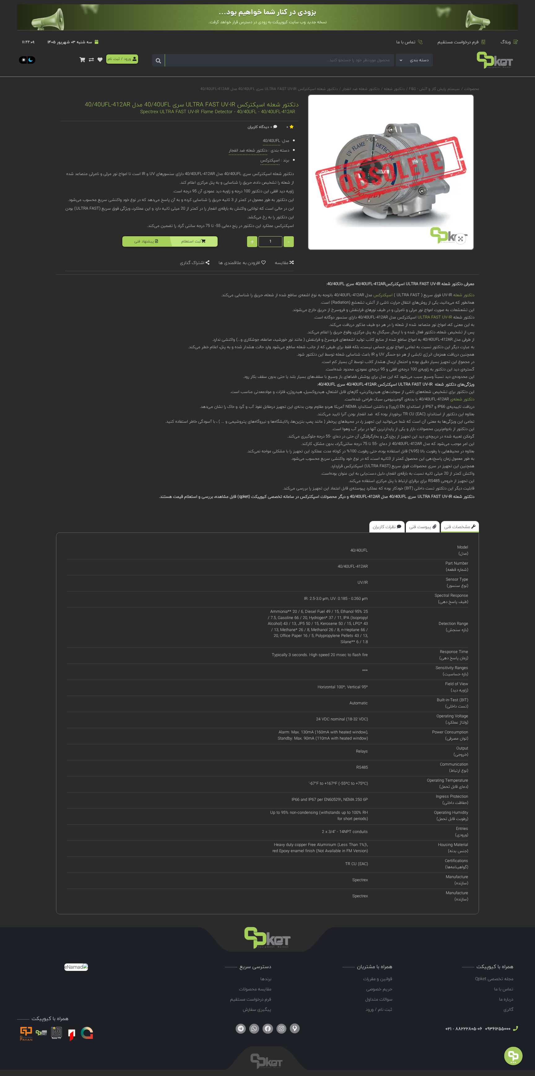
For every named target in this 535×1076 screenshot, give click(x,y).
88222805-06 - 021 (464, 1029)
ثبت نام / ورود (379, 1009)
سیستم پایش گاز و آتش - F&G (434, 89)
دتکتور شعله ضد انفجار (360, 89)
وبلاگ (506, 42)
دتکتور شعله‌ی (462, 399)
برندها (265, 979)
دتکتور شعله (394, 89)
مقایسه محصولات (255, 989)
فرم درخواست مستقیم (458, 42)
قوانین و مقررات (377, 979)
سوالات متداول (378, 999)
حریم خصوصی (379, 989)
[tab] (460, 526)
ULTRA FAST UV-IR (435, 317)
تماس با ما (405, 42)
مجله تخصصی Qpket (494, 979)
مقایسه (282, 263)
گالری (508, 1009)
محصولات (471, 89)
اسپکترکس (383, 295)
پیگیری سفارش (257, 1009)
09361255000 (497, 1029)
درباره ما (506, 999)
